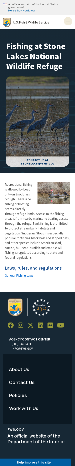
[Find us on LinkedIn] (42, 325)
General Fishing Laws (19, 275)
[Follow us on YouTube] (62, 325)
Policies (18, 395)
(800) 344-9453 (21, 344)
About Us (19, 369)
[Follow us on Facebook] (12, 325)
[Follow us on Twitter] (32, 325)
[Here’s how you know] (37, 7)
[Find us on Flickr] (52, 325)
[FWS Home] (7, 22)
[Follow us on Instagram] (22, 325)
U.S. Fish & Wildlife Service (31, 22)
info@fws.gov (22, 348)
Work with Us (23, 408)
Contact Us (22, 382)
